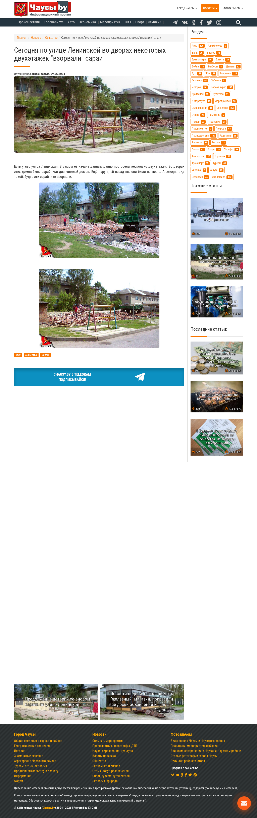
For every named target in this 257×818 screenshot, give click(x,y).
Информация (22, 776)
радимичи (227, 135)
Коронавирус (53, 22)
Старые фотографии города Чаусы (194, 756)
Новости (209, 8)
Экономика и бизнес (106, 766)
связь (198, 149)
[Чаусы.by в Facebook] (201, 23)
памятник (216, 115)
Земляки (154, 22)
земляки (199, 80)
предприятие (201, 128)
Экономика (87, 22)
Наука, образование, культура (112, 751)
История (19, 751)
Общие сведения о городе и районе (38, 741)
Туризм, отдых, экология (30, 766)
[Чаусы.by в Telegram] (175, 23)
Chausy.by (49, 808)
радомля (199, 142)
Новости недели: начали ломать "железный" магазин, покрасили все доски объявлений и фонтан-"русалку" (141, 702)
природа (223, 128)
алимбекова (217, 46)
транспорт (200, 163)
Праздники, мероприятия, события (194, 746)
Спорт (139, 22)
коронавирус (221, 87)
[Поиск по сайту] (238, 22)
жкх (210, 73)
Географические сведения (32, 746)
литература (201, 101)
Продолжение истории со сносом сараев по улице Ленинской (57, 701)
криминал (200, 94)
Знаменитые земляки (28, 756)
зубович (217, 80)
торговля (222, 156)
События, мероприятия (107, 741)
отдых (198, 115)
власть (222, 59)
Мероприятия (110, 22)
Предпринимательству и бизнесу (36, 771)
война (198, 66)
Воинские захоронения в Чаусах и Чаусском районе (206, 751)
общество (225, 108)
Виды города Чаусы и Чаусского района (198, 741)
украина (198, 170)
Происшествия (29, 22)
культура (220, 94)
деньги (232, 66)
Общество (99, 761)
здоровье (228, 73)
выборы (215, 66)
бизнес (213, 52)
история (199, 87)
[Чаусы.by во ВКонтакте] (185, 23)
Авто (71, 22)
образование (202, 108)
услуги (216, 170)
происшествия (203, 135)
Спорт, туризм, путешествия (111, 776)
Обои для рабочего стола (188, 761)
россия (218, 142)
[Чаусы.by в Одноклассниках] (194, 23)
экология (200, 177)
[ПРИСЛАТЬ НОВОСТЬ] (244, 803)
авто (197, 46)
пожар (198, 121)
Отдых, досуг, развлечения (110, 771)
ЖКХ (127, 22)
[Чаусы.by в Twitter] (209, 23)
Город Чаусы (186, 8)
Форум (18, 781)
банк (197, 52)
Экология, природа (105, 781)
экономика (221, 177)
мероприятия (225, 101)
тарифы (231, 149)
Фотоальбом (232, 8)
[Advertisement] (99, 419)
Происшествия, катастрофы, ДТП (114, 746)
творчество (201, 156)
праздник (217, 121)
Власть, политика (104, 756)
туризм (219, 163)
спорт (214, 149)
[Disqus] (99, 508)
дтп (196, 73)
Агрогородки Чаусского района (35, 761)
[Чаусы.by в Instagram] (219, 23)
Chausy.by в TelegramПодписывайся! (72, 377)
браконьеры (201, 59)
